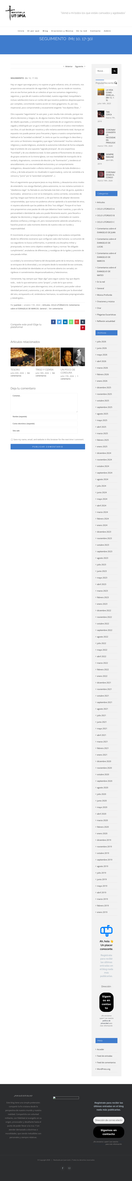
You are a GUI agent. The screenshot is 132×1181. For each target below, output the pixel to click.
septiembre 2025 (104, 407)
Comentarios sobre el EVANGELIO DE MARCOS (106, 257)
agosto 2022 (102, 636)
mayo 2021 (102, 728)
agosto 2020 (102, 787)
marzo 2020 (102, 820)
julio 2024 (101, 486)
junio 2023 (102, 571)
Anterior (69, 66)
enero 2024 (102, 525)
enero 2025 (102, 446)
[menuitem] (21, 31)
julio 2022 (101, 643)
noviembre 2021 (104, 689)
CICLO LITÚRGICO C (105, 222)
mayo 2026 (102, 354)
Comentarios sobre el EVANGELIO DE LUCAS (106, 243)
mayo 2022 (102, 649)
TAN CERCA (109, 113)
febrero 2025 (103, 440)
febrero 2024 (103, 518)
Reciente (109, 83)
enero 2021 (102, 754)
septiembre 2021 (104, 702)
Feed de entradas (104, 1056)
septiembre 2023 (104, 551)
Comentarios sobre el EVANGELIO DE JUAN (106, 230)
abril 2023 (101, 584)
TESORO (15, 369)
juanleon (18, 305)
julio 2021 (101, 715)
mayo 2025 (102, 420)
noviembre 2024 (104, 459)
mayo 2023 (102, 577)
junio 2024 (102, 492)
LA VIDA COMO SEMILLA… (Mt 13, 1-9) (110, 95)
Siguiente (79, 66)
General (43, 308)
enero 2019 (102, 912)
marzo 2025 (102, 433)
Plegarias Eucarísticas (106, 314)
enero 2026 (102, 381)
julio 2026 (101, 341)
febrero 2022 (103, 669)
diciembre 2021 (104, 682)
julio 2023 (101, 564)
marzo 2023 (102, 590)
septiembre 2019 (104, 859)
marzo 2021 (102, 741)
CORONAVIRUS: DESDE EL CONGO (111, 175)
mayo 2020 (102, 807)
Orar (99, 308)
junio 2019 (102, 879)
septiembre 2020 (104, 781)
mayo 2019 (102, 886)
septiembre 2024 (104, 472)
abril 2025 (101, 427)
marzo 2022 (102, 663)
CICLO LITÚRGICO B (59, 305)
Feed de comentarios (106, 1062)
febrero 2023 (103, 597)
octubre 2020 (103, 774)
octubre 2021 (103, 695)
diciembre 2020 (104, 761)
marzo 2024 (102, 512)
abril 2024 (101, 505)
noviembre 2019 (104, 846)
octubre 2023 (103, 545)
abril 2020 (101, 813)
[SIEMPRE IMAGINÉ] (101, 155)
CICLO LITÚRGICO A (105, 209)
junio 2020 (102, 800)
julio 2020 (101, 794)
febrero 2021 (103, 748)
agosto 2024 (102, 479)
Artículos (46, 305)
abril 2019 (101, 892)
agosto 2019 (102, 866)
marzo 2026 (102, 367)
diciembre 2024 (104, 453)
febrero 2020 (103, 827)
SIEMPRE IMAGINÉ (110, 155)
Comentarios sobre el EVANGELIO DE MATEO (106, 271)
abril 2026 (101, 361)
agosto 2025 (102, 413)
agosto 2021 (102, 709)
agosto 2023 (102, 558)
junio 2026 (102, 348)
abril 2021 (101, 735)
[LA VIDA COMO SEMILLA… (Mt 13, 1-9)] (101, 90)
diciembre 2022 (104, 610)
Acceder (100, 1049)
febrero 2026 (103, 374)
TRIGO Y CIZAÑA (44, 369)
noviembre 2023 (104, 538)
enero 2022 (102, 676)
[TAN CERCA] (101, 112)
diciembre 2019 (104, 840)
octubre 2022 (103, 623)
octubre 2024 (103, 466)
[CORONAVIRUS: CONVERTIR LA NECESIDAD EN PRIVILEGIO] (101, 130)
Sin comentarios (56, 308)
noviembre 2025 (104, 394)
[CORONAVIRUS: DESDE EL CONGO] (101, 173)
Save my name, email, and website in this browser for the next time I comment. (49, 439)
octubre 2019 (103, 853)
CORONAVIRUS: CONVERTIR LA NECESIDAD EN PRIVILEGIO (111, 136)
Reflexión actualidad (106, 321)
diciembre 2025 (104, 387)
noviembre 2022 (104, 617)
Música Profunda (104, 295)
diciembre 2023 (104, 531)
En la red (101, 281)
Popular (100, 83)
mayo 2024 (102, 499)
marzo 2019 (102, 899)
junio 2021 (102, 722)
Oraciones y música (105, 301)
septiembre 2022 (104, 630)
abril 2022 (101, 656)
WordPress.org (103, 1069)
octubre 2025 (103, 400)
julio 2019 (101, 872)
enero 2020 (102, 833)
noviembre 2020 (104, 768)
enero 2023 (102, 604)
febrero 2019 (103, 905)
